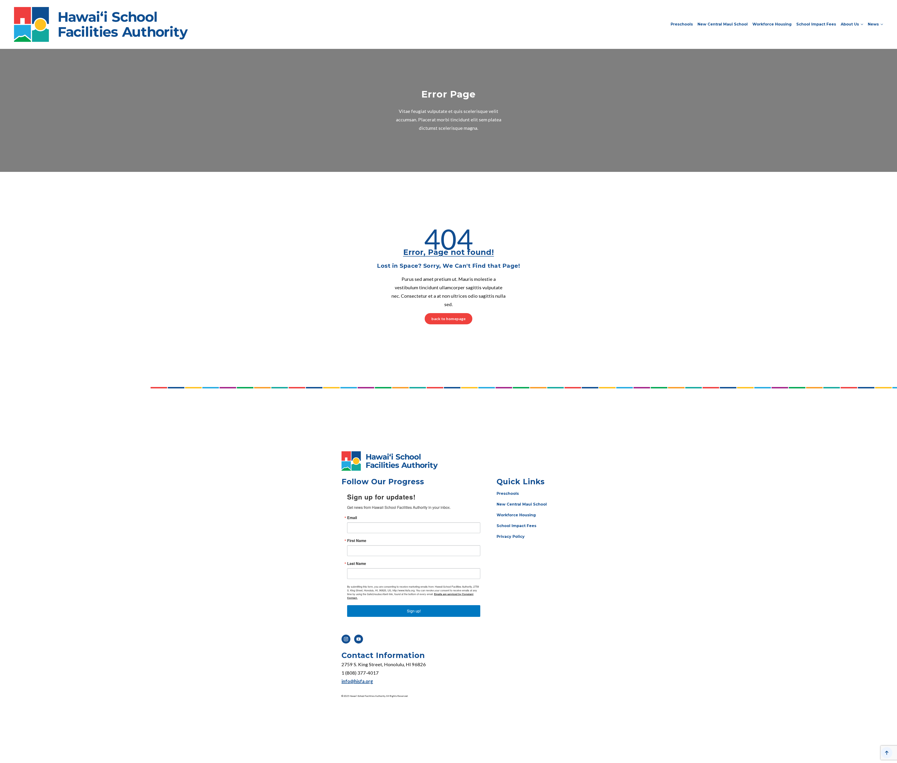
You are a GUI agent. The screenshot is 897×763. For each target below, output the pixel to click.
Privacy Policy (511, 536)
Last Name (356, 563)
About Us (850, 24)
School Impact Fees (816, 24)
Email (352, 518)
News (873, 24)
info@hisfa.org (357, 681)
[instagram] (346, 639)
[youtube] (358, 639)
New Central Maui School (723, 24)
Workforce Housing (772, 24)
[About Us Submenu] (861, 24)
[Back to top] (886, 752)
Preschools (682, 24)
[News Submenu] (881, 24)
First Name (356, 540)
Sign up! (414, 611)
